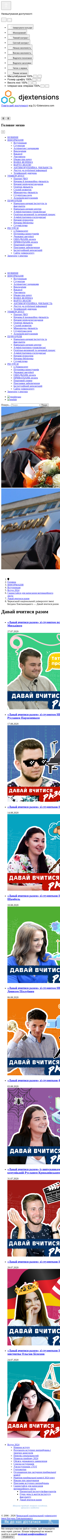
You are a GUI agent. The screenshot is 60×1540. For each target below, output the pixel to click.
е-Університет (21, 231)
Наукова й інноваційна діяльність (31, 181)
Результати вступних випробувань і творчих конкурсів (32, 1451)
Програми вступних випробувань (31, 1483)
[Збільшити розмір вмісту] (40, 76)
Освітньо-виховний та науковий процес (34, 214)
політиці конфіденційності (32, 1534)
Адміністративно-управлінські (30, 211)
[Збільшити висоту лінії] (34, 82)
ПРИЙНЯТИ (7, 1537)
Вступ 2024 (13, 590)
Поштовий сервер (23, 244)
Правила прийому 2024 (26, 1458)
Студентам (19, 145)
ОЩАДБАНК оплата (25, 239)
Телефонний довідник (25, 173)
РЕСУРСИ (13, 228)
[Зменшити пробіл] (42, 86)
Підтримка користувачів (26, 233)
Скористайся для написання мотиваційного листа (28, 1487)
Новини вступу (22, 1447)
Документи (19, 156)
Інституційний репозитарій (28, 250)
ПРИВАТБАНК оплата (26, 242)
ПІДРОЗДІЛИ (14, 200)
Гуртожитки (20, 1469)
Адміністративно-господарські (30, 217)
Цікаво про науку (23, 159)
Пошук (44, 405)
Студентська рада (23, 195)
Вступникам (20, 143)
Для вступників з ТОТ (25, 1466)
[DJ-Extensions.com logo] (30, 102)
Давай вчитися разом (18, 598)
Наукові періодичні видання (28, 184)
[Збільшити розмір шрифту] (39, 79)
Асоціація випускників (26, 198)
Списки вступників (24, 1464)
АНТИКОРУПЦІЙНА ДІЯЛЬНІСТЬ (33, 167)
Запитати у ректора (17, 255)
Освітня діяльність (23, 187)
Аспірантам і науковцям (26, 148)
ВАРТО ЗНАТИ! (22, 165)
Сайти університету (24, 253)
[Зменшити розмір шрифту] (34, 79)
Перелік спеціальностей (26, 1455)
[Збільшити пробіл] (47, 86)
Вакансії (18, 154)
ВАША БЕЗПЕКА (23, 162)
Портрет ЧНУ (21, 178)
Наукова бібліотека (23, 222)
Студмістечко (21, 225)
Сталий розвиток (23, 189)
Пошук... (5, 405)
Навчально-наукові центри (27, 209)
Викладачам (20, 151)
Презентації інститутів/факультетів (38, 1491)
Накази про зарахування (26, 1480)
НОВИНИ (12, 137)
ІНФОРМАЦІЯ (15, 140)
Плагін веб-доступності (14, 105)
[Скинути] (3, 20)
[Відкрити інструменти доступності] (6, 5)
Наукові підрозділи (23, 220)
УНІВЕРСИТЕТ (15, 176)
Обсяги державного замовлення (30, 1461)
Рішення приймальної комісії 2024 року (34, 1477)
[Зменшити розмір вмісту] (35, 76)
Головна (11, 582)
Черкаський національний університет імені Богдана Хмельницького (29, 1517)
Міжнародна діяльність (26, 192)
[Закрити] (9, 20)
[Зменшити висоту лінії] (30, 82)
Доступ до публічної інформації (30, 170)
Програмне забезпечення (27, 247)
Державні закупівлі (24, 236)
